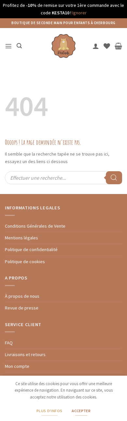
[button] (8, 45)
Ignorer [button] (79, 13)
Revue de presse (21, 308)
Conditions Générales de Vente (35, 226)
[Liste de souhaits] (107, 46)
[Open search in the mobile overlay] (63, 177)
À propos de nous (22, 296)
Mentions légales (21, 238)
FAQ (9, 343)
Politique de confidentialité (31, 249)
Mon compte (17, 366)
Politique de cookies (25, 261)
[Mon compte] (95, 46)
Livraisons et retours (25, 354)
